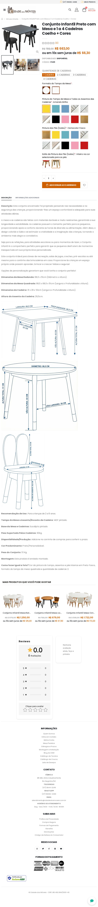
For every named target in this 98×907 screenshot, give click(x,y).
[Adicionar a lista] (84, 185)
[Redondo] (46, 90)
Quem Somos (49, 733)
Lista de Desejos (49, 762)
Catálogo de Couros (49, 759)
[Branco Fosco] (75, 109)
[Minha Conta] (77, 10)
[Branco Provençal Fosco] (46, 119)
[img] (48, 43)
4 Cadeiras (49, 78)
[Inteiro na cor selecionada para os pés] (56, 164)
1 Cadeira (48, 74)
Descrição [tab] (6, 197)
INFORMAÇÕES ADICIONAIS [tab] (27, 197)
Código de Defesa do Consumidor (49, 835)
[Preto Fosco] (56, 119)
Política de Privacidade (49, 819)
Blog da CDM (49, 753)
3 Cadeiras (79, 74)
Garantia (49, 828)
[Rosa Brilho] (65, 119)
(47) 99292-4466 (69, 2)
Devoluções (49, 832)
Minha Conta (49, 740)
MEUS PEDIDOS (89, 2)
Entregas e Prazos (49, 746)
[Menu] (4, 10)
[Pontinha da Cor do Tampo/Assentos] (46, 164)
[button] (34, 668)
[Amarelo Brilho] (46, 109)
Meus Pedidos (49, 743)
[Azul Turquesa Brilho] (56, 109)
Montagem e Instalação (49, 749)
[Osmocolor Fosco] (84, 119)
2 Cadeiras (63, 74)
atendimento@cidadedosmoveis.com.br (49, 800)
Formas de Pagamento (49, 825)
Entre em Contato (49, 737)
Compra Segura (49, 822)
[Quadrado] (56, 90)
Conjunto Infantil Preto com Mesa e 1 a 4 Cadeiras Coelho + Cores (69, 28)
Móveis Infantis (12, 19)
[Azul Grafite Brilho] (65, 109)
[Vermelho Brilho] (75, 119)
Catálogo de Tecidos (49, 756)
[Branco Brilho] (84, 109)
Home (2, 19)
